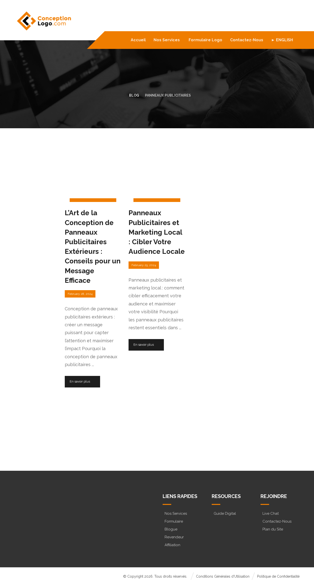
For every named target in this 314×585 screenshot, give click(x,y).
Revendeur (174, 537)
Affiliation (172, 545)
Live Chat (270, 513)
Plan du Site (272, 529)
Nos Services (176, 513)
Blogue (171, 529)
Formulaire (174, 521)
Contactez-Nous (276, 521)
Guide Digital (225, 513)
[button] (36, 521)
